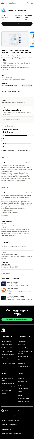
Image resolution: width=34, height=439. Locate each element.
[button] (17, 283)
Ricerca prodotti (6, 344)
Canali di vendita (6, 341)
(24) (19, 17)
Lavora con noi (22, 381)
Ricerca (3, 393)
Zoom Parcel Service (12, 282)
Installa (17, 24)
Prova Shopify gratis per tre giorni (17, 319)
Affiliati (20, 395)
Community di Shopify (8, 387)
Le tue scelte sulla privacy (9, 433)
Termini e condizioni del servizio (11, 420)
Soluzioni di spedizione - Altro (10, 91)
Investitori (21, 385)
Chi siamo (21, 378)
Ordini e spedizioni (7, 351)
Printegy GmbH (6, 264)
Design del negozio (7, 354)
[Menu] (32, 3)
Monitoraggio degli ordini (9, 85)
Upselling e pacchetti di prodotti (25, 352)
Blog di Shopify (6, 390)
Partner (20, 391)
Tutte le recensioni (23, 150)
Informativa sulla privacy (9, 254)
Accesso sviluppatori (8, 416)
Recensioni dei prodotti (25, 348)
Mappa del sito (6, 429)
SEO (19, 360)
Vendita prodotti (6, 348)
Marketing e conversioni (5, 359)
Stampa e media (23, 388)
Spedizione (21, 363)
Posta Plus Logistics (12, 288)
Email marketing (23, 356)
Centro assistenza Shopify (7, 379)
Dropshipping (22, 341)
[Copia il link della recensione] (7, 157)
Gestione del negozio (8, 363)
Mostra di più (4, 215)
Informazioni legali (23, 398)
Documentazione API (8, 383)
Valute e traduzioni (24, 366)
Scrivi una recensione (8, 150)
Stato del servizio (23, 401)
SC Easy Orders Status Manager (15, 296)
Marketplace (21, 344)
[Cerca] (28, 3)
